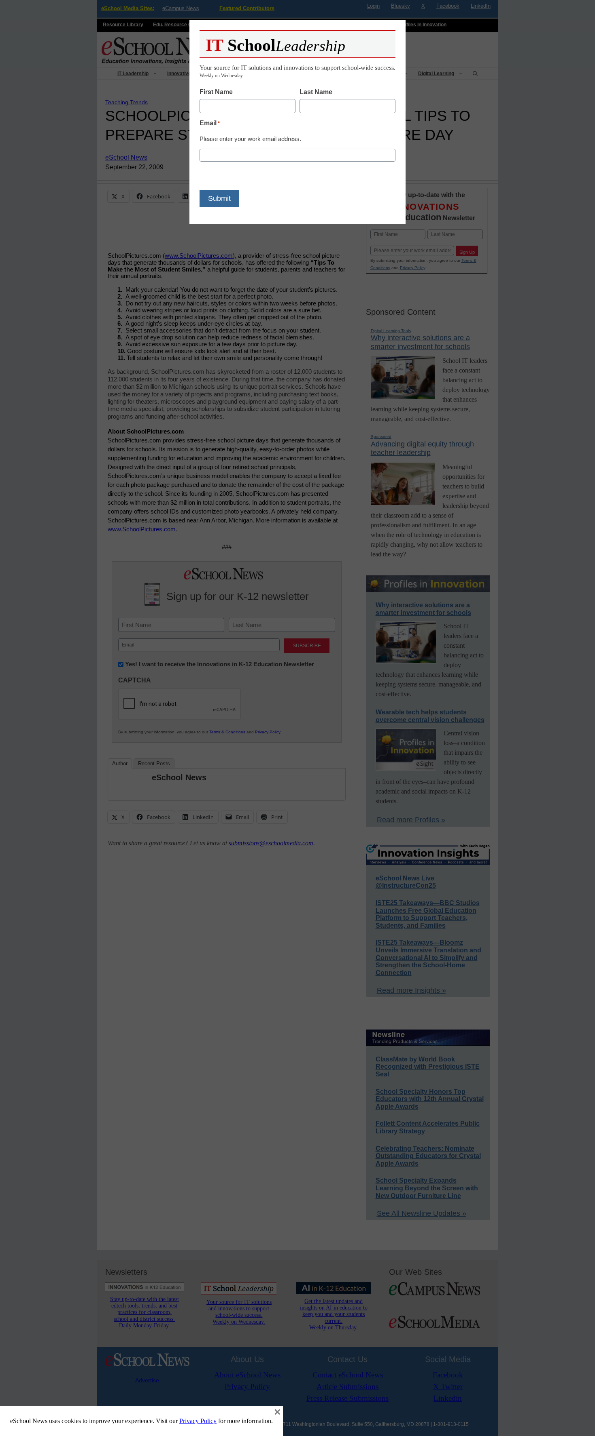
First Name (216, 91)
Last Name (316, 91)
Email (210, 123)
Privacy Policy (198, 1420)
